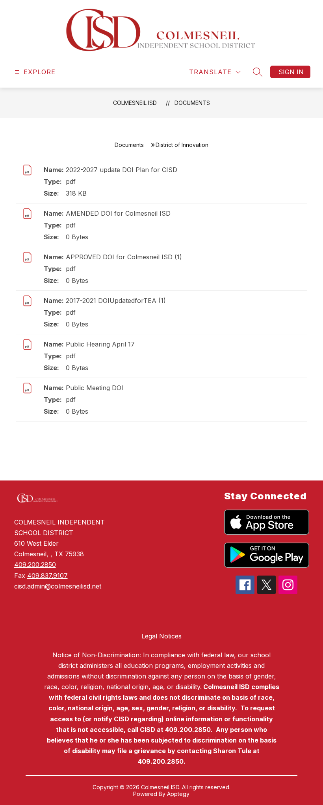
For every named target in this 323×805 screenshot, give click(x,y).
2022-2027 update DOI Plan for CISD (121, 170)
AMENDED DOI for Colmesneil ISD (118, 213)
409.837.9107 (47, 575)
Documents (192, 102)
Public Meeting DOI (94, 388)
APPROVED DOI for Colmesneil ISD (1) (124, 257)
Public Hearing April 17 (100, 344)
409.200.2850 (35, 564)
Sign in (291, 72)
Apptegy (178, 793)
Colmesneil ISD (135, 102)
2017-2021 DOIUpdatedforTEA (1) (116, 300)
